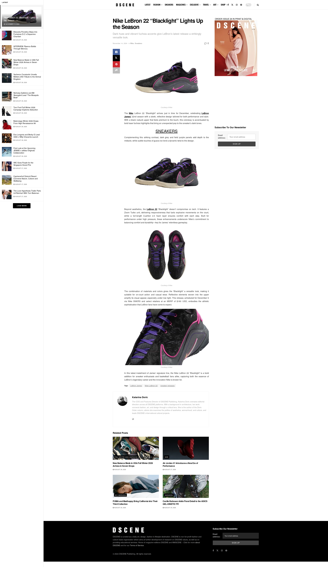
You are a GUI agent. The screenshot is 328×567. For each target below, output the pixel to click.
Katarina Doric (140, 397)
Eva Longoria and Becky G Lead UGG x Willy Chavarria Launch (26, 135)
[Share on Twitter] (116, 58)
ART (214, 4)
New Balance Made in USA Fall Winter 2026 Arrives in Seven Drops (26, 62)
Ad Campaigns (120, 495)
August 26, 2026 (120, 507)
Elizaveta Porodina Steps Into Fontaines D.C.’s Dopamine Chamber (25, 34)
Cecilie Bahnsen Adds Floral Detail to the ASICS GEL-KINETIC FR (185, 502)
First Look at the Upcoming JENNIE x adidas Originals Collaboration (24, 150)
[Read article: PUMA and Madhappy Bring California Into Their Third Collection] (136, 486)
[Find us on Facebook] (228, 5)
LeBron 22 (152, 209)
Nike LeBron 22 (151, 385)
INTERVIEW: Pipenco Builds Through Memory (24, 47)
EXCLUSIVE (194, 4)
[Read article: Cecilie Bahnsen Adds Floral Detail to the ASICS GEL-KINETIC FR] (186, 486)
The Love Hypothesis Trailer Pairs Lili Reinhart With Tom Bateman (27, 191)
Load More (22, 206)
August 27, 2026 (170, 469)
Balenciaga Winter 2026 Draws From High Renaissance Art (25, 122)
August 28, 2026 (120, 469)
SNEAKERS (169, 4)
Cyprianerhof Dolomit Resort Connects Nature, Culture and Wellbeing (25, 178)
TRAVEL (206, 4)
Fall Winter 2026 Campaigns (126, 457)
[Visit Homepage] (125, 5)
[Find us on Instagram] (237, 5)
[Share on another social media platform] (116, 70)
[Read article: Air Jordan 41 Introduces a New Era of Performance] (186, 448)
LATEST (147, 4)
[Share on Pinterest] (116, 64)
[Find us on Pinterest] (241, 5)
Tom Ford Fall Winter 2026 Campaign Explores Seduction (25, 108)
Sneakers (138, 43)
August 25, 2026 (170, 507)
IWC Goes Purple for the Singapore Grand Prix (23, 163)
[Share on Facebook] (116, 52)
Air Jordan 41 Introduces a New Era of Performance (180, 464)
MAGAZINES (181, 4)
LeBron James (136, 385)
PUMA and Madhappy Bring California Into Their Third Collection (135, 502)
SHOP (223, 4)
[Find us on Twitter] (232, 5)
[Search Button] (258, 5)
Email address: (222, 136)
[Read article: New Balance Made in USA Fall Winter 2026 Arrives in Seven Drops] (136, 448)
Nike (132, 43)
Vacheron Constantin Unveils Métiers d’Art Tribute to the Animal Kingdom (27, 76)
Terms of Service (137, 545)
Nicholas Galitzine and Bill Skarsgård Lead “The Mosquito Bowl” (26, 95)
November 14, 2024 (120, 43)
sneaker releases (168, 385)
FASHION (156, 4)
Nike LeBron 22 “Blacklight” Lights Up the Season (21, 19)
